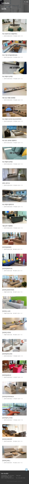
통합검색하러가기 (25, 2)
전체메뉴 (27, 2)
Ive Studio (5, 3)
